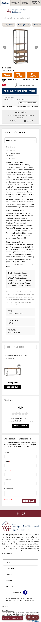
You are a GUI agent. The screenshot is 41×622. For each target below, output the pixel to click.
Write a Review (20, 426)
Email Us (30, 121)
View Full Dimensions (28, 103)
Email (7, 462)
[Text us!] (32, 617)
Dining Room (23, 25)
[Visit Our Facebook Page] (18, 514)
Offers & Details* (29, 600)
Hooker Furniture (9, 70)
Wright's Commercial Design (35, 3)
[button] (3, 10)
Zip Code (8, 480)
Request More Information (21, 91)
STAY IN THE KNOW (12, 618)
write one (29, 421)
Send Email (28, 501)
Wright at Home (15, 3)
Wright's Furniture (5, 3)
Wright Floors (25, 3)
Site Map (19, 600)
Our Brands (6, 606)
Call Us (13, 121)
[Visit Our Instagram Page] (23, 514)
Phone (7, 471)
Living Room (8, 25)
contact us (12, 285)
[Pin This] (4, 86)
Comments (9, 489)
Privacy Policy (10, 600)
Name (7, 453)
